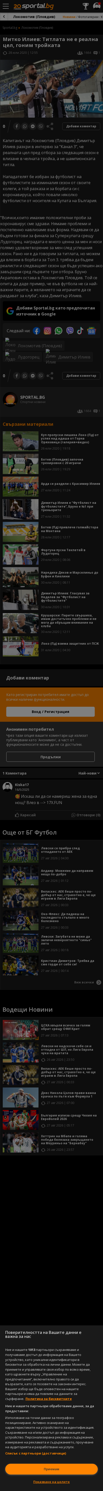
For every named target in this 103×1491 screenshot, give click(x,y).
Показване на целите (51, 1481)
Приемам (51, 1469)
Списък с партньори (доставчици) (35, 1453)
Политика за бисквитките (49, 1398)
